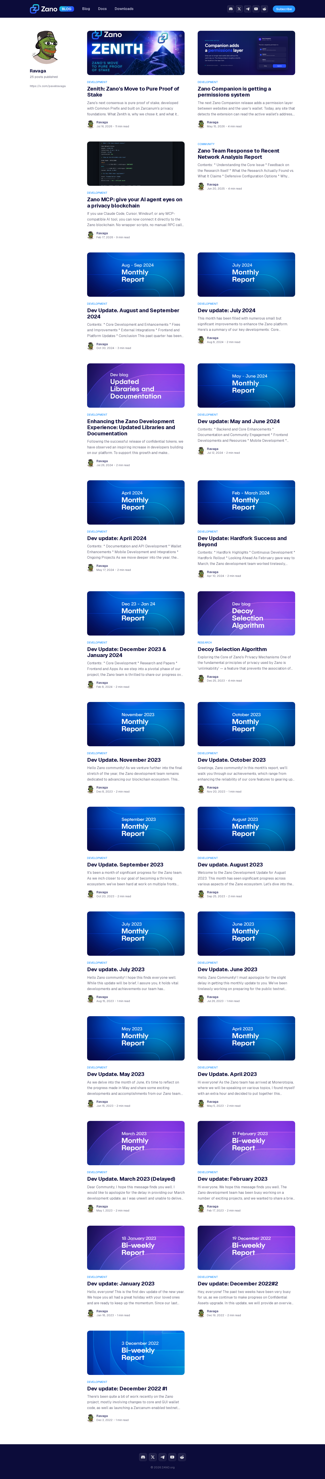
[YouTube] (256, 8)
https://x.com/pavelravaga (48, 86)
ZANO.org (168, 1467)
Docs (102, 8)
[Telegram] (247, 8)
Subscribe (284, 9)
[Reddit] (264, 8)
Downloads (124, 8)
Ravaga (102, 122)
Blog (86, 8)
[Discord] (230, 8)
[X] (239, 8)
